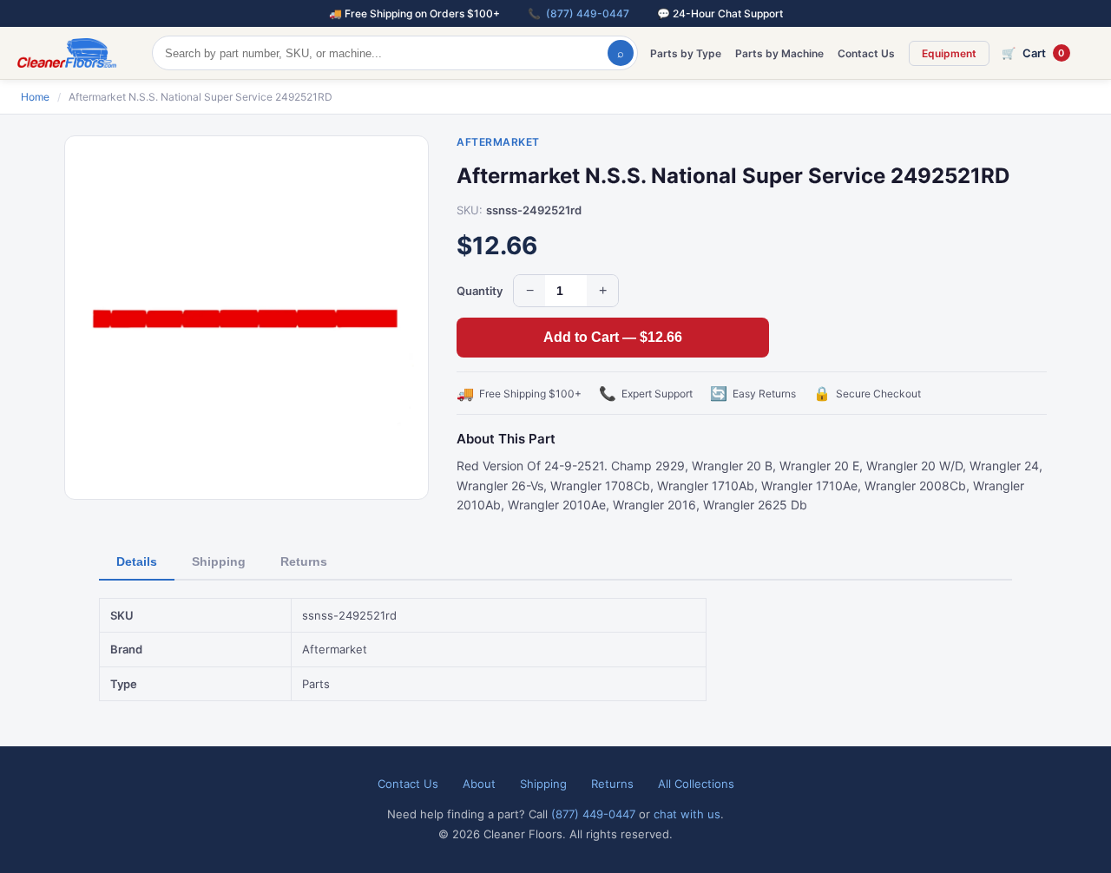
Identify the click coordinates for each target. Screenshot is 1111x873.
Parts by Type (685, 53)
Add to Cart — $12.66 (612, 337)
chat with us (687, 814)
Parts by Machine (779, 53)
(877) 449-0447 (587, 13)
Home (35, 96)
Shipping (219, 561)
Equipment (949, 53)
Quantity (480, 291)
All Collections (696, 784)
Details (136, 561)
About (479, 784)
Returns (303, 561)
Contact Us (866, 53)
